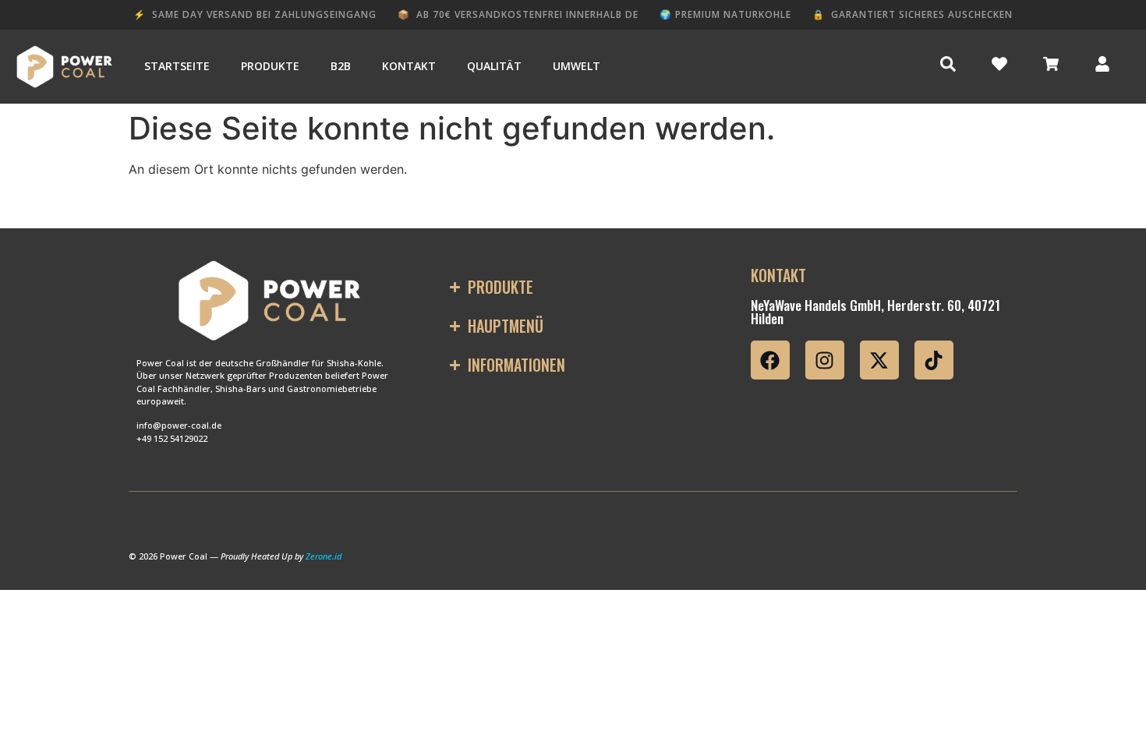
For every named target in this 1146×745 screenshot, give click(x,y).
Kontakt (409, 65)
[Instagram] (824, 360)
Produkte (270, 65)
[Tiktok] (933, 360)
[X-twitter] (879, 360)
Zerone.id (323, 556)
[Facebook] (770, 360)
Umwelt (576, 65)
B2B (341, 65)
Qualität (494, 65)
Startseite (177, 65)
